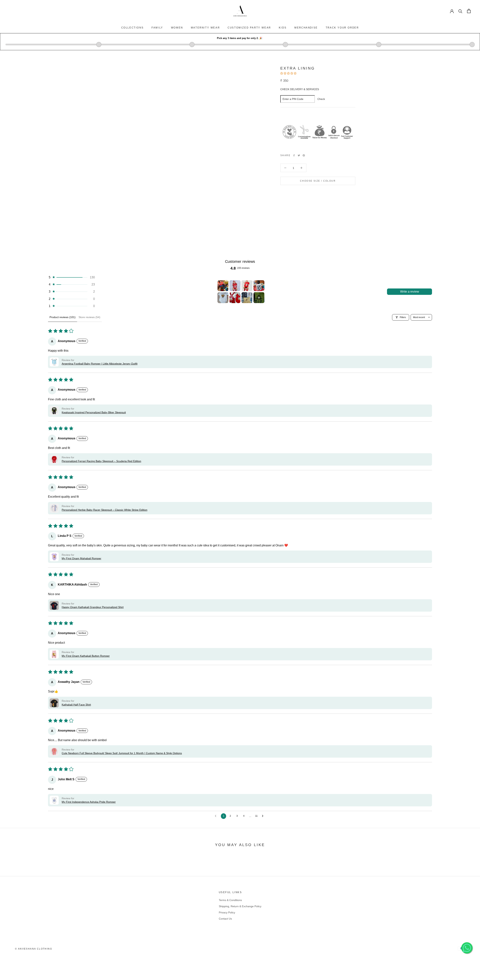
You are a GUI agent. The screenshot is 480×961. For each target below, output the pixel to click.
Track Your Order (342, 27)
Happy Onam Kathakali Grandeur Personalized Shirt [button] (93, 607)
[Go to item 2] (235, 285)
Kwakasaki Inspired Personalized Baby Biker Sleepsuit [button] (94, 412)
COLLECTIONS (132, 27)
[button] (288, 73)
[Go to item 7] (247, 297)
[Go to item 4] (259, 285)
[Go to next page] (264, 816)
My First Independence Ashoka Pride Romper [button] (89, 801)
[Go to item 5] (223, 297)
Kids (282, 27)
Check (321, 98)
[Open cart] (469, 11)
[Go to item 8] (259, 297)
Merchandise (306, 27)
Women (177, 27)
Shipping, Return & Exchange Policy (240, 906)
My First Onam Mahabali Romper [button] (81, 558)
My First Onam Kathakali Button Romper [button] (86, 655)
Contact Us (225, 918)
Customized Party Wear (249, 27)
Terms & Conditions (230, 900)
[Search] (460, 11)
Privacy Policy (227, 912)
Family (157, 27)
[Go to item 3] (247, 285)
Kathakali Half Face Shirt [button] (76, 704)
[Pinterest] (304, 155)
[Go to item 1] (223, 285)
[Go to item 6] (235, 297)
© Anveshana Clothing (33, 949)
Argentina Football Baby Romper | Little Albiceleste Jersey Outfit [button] (99, 363)
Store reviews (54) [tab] (89, 317)
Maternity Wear (205, 27)
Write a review (409, 291)
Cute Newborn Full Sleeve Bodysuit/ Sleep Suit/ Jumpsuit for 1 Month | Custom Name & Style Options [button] (122, 753)
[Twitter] (299, 155)
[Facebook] (294, 155)
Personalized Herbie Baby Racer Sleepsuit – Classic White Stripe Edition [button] (104, 509)
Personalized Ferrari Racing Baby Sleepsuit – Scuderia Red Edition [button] (101, 461)
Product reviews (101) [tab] (63, 317)
